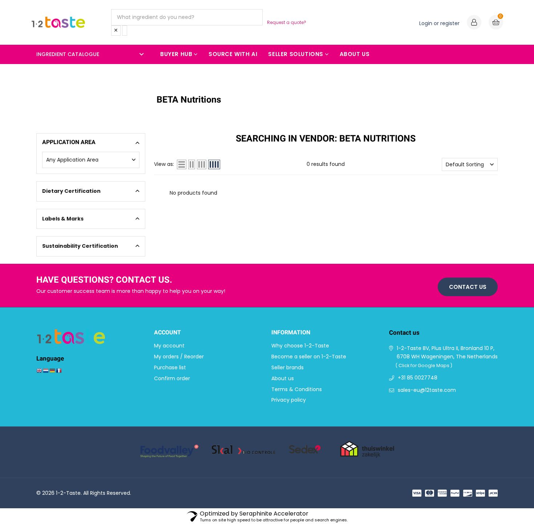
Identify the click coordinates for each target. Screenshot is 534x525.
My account (169, 345)
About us (355, 54)
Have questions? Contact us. (104, 280)
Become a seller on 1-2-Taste (308, 356)
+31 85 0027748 (417, 377)
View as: (164, 164)
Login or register (439, 23)
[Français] (59, 370)
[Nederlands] (46, 370)
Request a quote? (286, 22)
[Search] (124, 30)
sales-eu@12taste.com (427, 390)
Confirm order (172, 378)
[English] (39, 370)
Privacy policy (288, 399)
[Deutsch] (52, 370)
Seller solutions (295, 54)
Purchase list (170, 367)
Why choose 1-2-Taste (300, 345)
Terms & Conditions (296, 389)
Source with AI (233, 54)
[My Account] (474, 23)
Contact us (467, 287)
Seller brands (287, 367)
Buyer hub (176, 54)
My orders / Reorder (179, 356)
